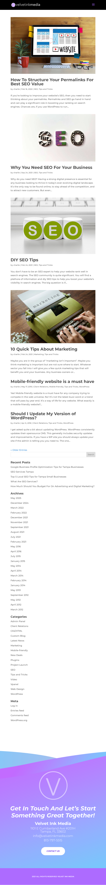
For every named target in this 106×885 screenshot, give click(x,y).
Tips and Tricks (46, 89)
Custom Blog (18, 636)
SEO (36, 89)
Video (14, 679)
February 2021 (18, 541)
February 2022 (19, 512)
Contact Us (53, 851)
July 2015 (16, 556)
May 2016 (16, 546)
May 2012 (16, 600)
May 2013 (16, 590)
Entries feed (17, 710)
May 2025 (16, 498)
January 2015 (18, 561)
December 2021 (19, 517)
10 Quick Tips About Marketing (44, 349)
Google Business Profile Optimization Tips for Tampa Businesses (47, 467)
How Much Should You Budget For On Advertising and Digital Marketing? (52, 486)
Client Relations (41, 387)
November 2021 (19, 522)
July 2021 (16, 537)
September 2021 (20, 527)
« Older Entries (19, 450)
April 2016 (16, 551)
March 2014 (17, 575)
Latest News (17, 640)
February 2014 (18, 580)
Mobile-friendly (56, 387)
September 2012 (20, 595)
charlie (16, 89)
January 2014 (18, 585)
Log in (14, 705)
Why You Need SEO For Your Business (51, 167)
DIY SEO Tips (24, 259)
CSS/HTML (16, 631)
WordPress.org (19, 720)
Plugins (15, 660)
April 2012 (16, 604)
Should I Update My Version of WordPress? (43, 415)
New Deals (16, 655)
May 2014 (16, 566)
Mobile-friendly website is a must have (52, 381)
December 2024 (19, 503)
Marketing (39, 354)
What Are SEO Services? (24, 481)
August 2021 (17, 532)
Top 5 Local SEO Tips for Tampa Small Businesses (38, 476)
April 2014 (16, 570)
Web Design (17, 689)
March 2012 (17, 609)
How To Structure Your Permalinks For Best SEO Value (52, 81)
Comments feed (20, 715)
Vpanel (14, 684)
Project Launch (19, 665)
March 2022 (17, 507)
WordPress (84, 387)
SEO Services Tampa (22, 471)
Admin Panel (18, 621)
